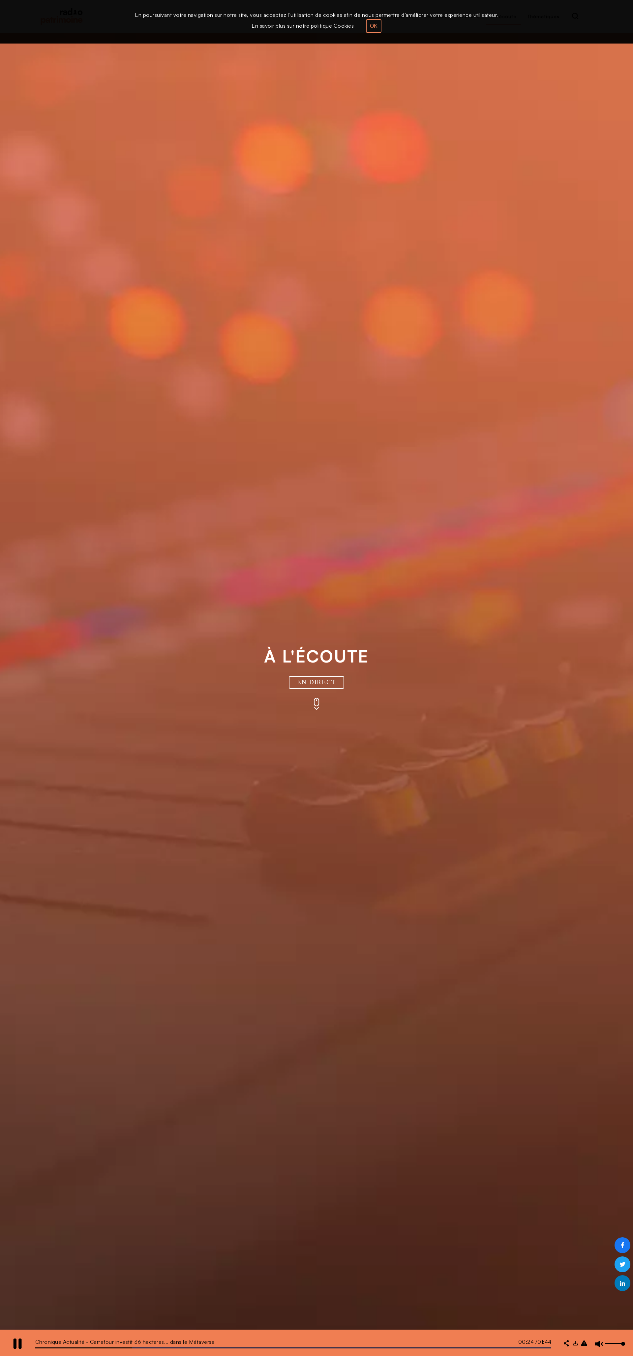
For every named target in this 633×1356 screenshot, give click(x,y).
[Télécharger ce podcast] (575, 1343)
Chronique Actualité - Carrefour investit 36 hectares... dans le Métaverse (125, 1342)
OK (373, 26)
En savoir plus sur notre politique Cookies (303, 25)
